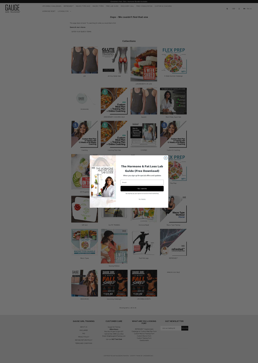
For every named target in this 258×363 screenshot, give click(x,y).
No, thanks (142, 199)
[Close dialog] (165, 158)
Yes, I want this (142, 188)
